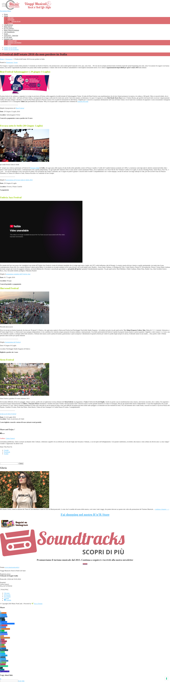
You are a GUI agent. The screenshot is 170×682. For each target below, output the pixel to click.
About (6, 16)
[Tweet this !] (2, 435)
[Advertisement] (23, 459)
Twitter (6, 454)
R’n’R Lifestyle (9, 28)
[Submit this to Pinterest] (6, 435)
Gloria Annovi (10, 438)
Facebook (7, 452)
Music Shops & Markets (11, 30)
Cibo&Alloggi (8, 25)
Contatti (10, 23)
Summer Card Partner (14, 42)
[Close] (0, 611)
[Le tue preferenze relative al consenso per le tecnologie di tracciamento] (166, 678)
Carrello (8, 600)
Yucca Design (38, 603)
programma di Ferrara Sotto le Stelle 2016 (19, 180)
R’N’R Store (8, 37)
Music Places (8, 27)
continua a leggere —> (162, 509)
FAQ (9, 44)
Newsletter (7, 596)
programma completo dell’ (18, 274)
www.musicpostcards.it (12, 567)
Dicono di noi (16, 21)
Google (6, 450)
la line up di (8, 414)
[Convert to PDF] (10, 435)
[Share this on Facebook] (0, 435)
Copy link (21, 681)
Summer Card (8, 39)
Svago (6, 34)
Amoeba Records (82, 101)
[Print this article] (8, 435)
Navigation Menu (5, 11)
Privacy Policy (4, 589)
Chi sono (10, 18)
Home (6, 14)
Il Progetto (11, 19)
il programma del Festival (12, 342)
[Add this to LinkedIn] (4, 435)
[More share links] (11, 435)
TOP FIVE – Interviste (11, 35)
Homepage (8, 59)
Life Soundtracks (9, 32)
